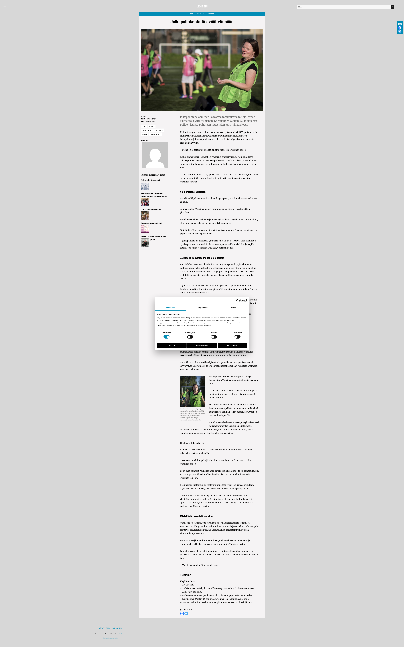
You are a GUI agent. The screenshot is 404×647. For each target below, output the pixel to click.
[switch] (190, 337)
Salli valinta (202, 345)
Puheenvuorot (209, 14)
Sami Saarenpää (151, 121)
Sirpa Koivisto (151, 119)
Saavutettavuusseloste (110, 638)
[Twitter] (399, 31)
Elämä (191, 14)
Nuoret (144, 134)
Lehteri (202, 6)
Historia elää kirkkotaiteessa (151, 210)
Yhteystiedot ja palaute (110, 628)
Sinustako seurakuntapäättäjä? (151, 223)
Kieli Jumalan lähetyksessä (150, 180)
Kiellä (172, 345)
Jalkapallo (159, 130)
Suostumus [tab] (170, 307)
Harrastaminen (147, 130)
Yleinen (151, 126)
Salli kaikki (232, 345)
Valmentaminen (155, 134)
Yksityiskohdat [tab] (202, 307)
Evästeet (122, 634)
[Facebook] (399, 27)
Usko (199, 14)
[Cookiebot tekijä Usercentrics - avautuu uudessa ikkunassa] (238, 300)
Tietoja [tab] (233, 307)
